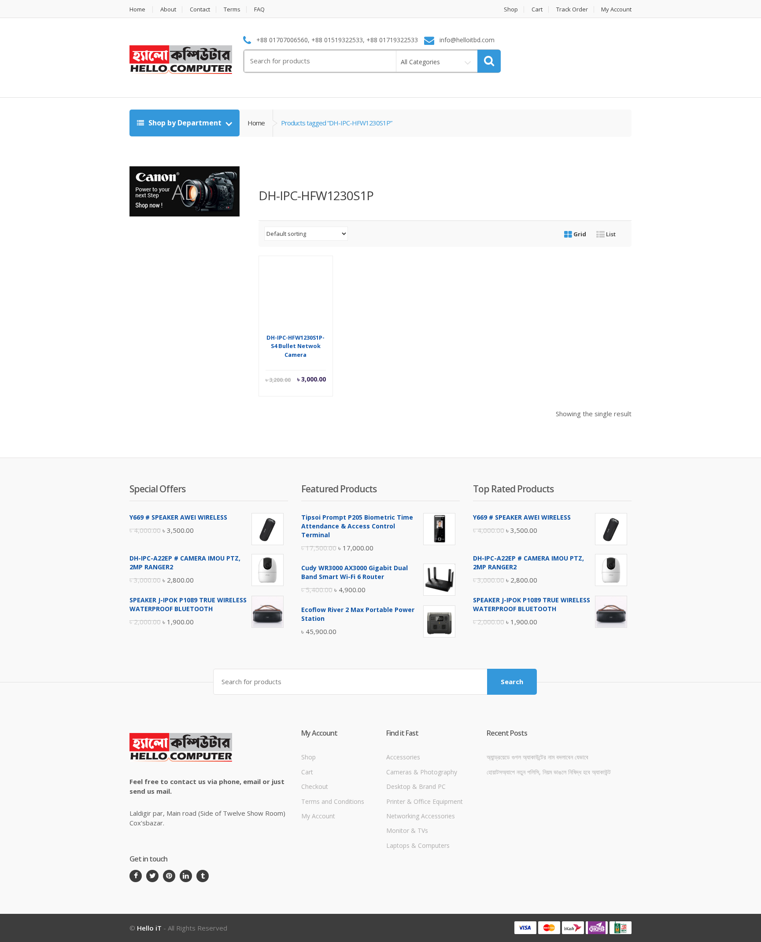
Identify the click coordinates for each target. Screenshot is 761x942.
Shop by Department (185, 123)
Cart (537, 9)
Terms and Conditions (332, 801)
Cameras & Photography (421, 772)
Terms (232, 9)
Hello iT (149, 928)
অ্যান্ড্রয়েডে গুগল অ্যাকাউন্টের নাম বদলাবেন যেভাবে (537, 757)
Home (137, 9)
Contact (200, 9)
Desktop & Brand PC (416, 786)
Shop (511, 9)
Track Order (572, 9)
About (168, 9)
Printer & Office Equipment (424, 801)
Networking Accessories (420, 816)
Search (512, 681)
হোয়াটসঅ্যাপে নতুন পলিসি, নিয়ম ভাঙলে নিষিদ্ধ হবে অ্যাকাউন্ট (549, 772)
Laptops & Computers (418, 845)
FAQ (259, 9)
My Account (616, 9)
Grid (579, 234)
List (610, 234)
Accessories (403, 757)
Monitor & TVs (407, 830)
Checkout (314, 786)
